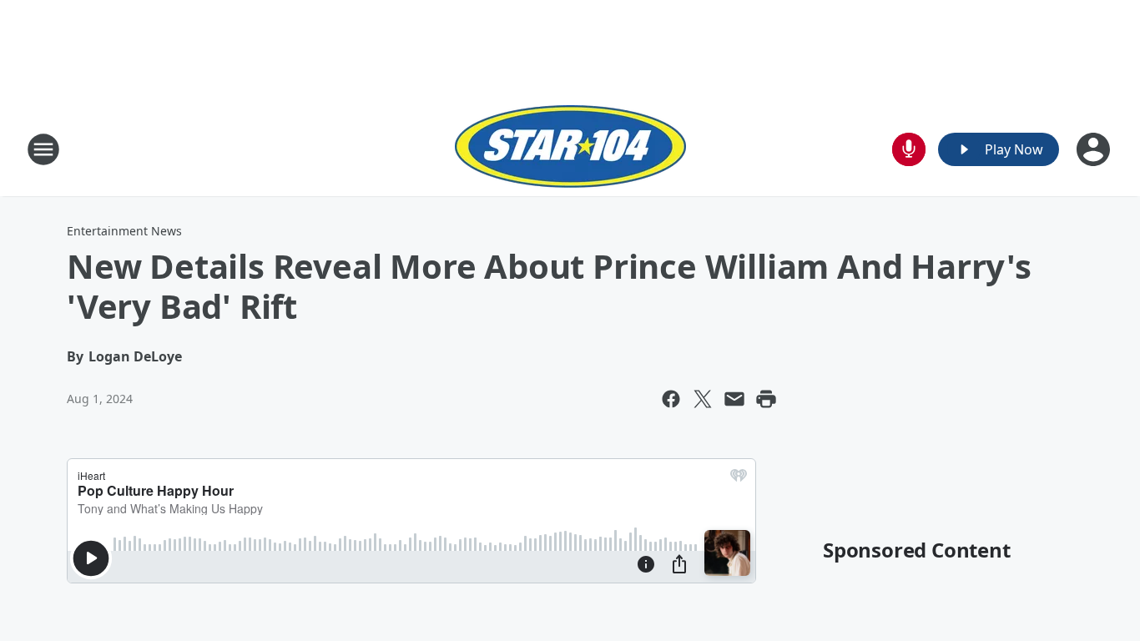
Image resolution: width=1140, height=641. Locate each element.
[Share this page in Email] (734, 399)
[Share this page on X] (702, 399)
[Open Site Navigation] (43, 149)
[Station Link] (570, 149)
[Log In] (1095, 149)
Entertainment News (124, 231)
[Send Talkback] (909, 149)
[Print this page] (766, 399)
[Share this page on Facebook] (671, 399)
